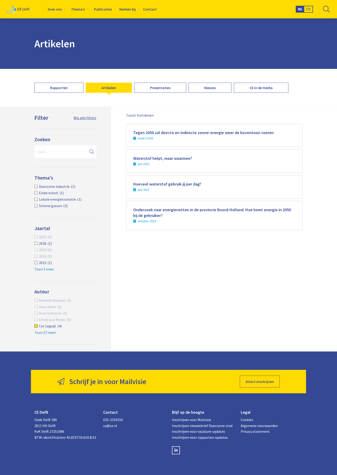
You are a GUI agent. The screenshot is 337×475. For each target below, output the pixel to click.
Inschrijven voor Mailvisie (191, 419)
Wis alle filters (85, 117)
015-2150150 (113, 419)
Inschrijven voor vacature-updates (198, 431)
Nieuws (210, 87)
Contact (150, 9)
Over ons (55, 9)
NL (300, 9)
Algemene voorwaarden (259, 425)
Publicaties (103, 9)
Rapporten (59, 87)
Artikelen (109, 87)
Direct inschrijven (260, 381)
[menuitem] (55, 9)
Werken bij (127, 9)
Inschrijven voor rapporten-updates (200, 437)
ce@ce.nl (110, 425)
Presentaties (160, 87)
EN (308, 9)
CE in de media (261, 87)
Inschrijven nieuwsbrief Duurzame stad (202, 425)
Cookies (247, 419)
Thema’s (78, 9)
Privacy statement (255, 431)
